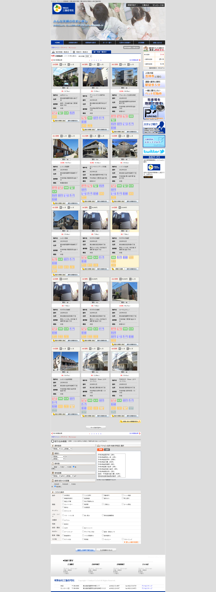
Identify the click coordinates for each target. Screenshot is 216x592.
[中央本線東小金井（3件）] (111, 467)
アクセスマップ (147, 586)
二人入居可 (87, 495)
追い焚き (87, 515)
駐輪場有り (67, 535)
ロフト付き (67, 539)
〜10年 (69, 467)
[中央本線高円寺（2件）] (111, 455)
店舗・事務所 (68, 570)
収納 (53, 524)
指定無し (59, 486)
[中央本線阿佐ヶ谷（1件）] (111, 457)
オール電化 (127, 504)
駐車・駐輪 (56, 535)
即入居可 (126, 498)
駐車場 (66, 571)
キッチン (55, 510)
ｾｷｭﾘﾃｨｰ (54, 531)
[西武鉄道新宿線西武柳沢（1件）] (111, 476)
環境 (53, 504)
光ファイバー (88, 528)
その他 (54, 539)
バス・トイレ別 (69, 515)
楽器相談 (87, 498)
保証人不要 (67, 501)
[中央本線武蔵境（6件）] (111, 464)
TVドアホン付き (89, 531)
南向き (66, 507)
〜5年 (62, 467)
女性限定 (67, 495)
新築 (55, 467)
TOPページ (55, 48)
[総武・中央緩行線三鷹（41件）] (111, 474)
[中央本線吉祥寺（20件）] (111, 459)
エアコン (67, 520)
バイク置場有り (89, 535)
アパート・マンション (70, 568)
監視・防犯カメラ (109, 531)
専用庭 (86, 539)
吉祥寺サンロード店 (158, 5)
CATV (66, 528)
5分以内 (56, 484)
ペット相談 (127, 495)
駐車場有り (107, 535)
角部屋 (86, 504)
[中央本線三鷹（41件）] (111, 462)
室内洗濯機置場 (109, 515)
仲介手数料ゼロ (89, 501)
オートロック (68, 531)
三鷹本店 (145, 5)
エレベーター (68, 504)
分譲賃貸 (87, 507)
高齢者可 (107, 495)
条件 (53, 495)
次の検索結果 (134, 60)
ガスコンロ (67, 511)
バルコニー (107, 539)
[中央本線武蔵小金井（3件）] (111, 469)
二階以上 (107, 504)
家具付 (66, 524)
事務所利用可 (68, 498)
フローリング (128, 539)
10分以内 (65, 484)
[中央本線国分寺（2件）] (111, 471)
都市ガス (107, 498)
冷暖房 (54, 520)
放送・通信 (56, 527)
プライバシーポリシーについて (156, 557)
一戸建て (66, 573)
